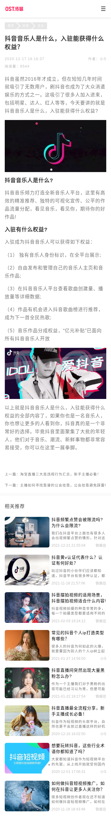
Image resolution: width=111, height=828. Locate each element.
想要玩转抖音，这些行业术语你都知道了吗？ (78, 748)
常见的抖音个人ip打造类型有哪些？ (78, 635)
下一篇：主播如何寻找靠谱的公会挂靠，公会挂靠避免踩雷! (55, 485)
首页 (11, 25)
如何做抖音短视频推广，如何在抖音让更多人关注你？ (78, 786)
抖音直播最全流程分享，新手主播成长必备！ (78, 711)
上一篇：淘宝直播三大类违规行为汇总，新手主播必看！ (53, 474)
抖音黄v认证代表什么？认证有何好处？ (77, 560)
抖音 (25, 25)
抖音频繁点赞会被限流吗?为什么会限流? (77, 522)
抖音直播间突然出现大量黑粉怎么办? (78, 673)
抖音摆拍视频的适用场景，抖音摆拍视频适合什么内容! (79, 597)
